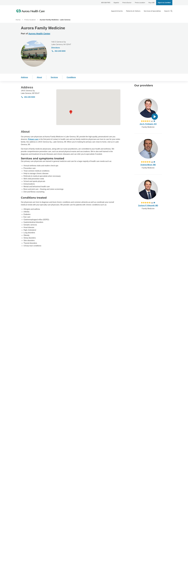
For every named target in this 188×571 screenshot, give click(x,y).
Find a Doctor (126, 2)
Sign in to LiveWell (164, 2)
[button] (70, 112)
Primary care (33, 139)
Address (24, 77)
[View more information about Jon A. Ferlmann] (148, 108)
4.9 (152, 162)
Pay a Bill (151, 2)
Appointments (117, 11)
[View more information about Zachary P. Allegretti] (148, 189)
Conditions (71, 77)
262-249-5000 (60, 51)
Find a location (30, 20)
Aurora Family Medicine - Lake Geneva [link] (55, 20)
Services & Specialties (152, 11)
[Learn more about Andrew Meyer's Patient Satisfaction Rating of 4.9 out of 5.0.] (146, 162)
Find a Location (140, 2)
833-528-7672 (105, 2)
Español (116, 2)
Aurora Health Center (39, 33)
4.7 (152, 121)
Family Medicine (148, 127)
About (39, 77)
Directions (55, 48)
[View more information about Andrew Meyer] (148, 149)
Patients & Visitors (133, 11)
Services (54, 77)
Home (18, 20)
